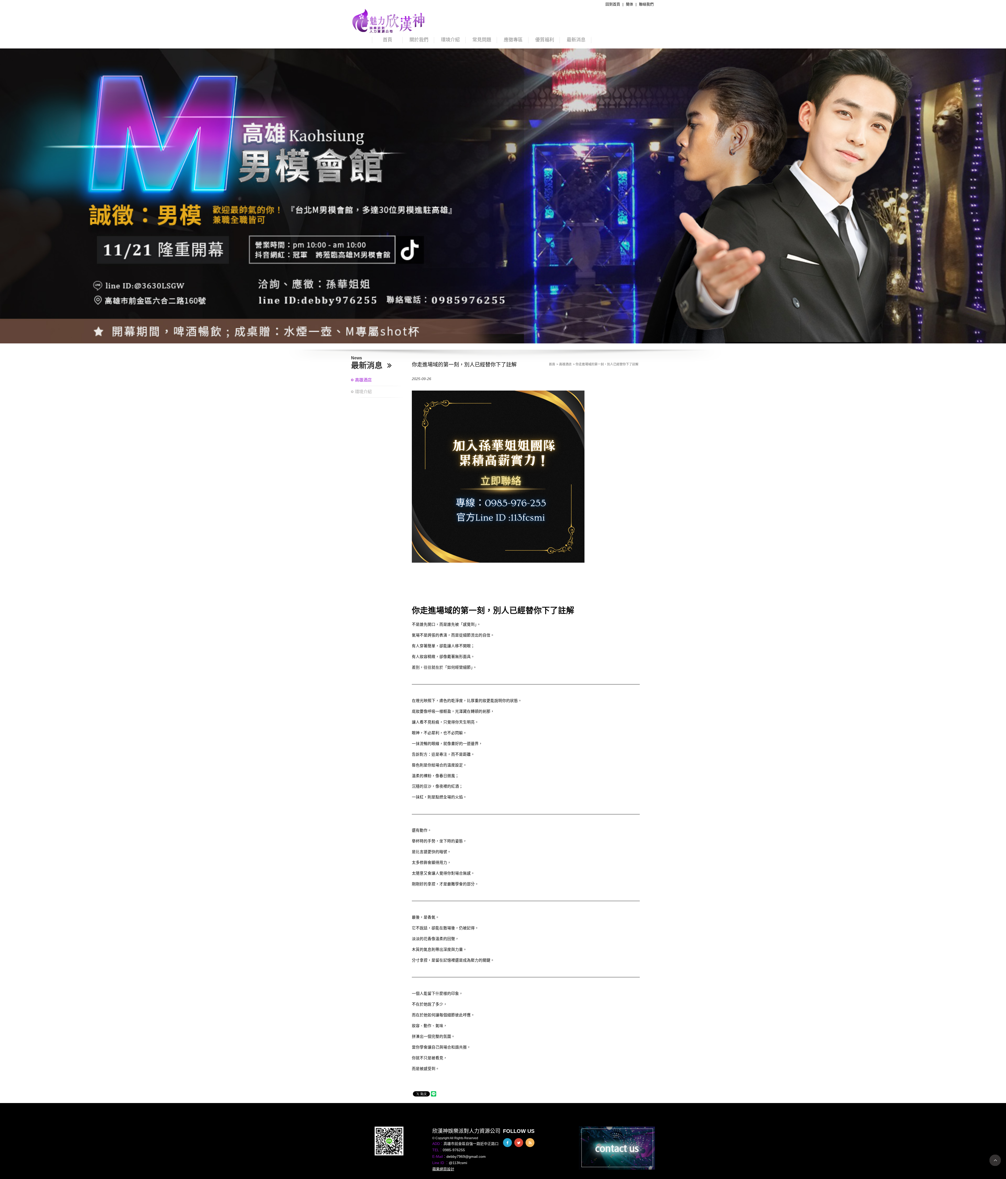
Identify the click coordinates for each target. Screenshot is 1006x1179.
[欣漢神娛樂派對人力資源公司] (389, 21)
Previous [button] (9, 198)
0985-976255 (454, 1150)
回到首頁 (612, 4)
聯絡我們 (646, 4)
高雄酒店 (363, 380)
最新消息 (576, 39)
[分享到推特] (518, 1142)
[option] (503, 195)
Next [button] (997, 198)
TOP (995, 1160)
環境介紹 (450, 39)
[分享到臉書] (507, 1142)
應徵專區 (513, 39)
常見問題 (481, 39)
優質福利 (544, 39)
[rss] (530, 1142)
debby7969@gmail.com (466, 1156)
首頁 (387, 39)
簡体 (629, 4)
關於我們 (418, 39)
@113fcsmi (458, 1163)
